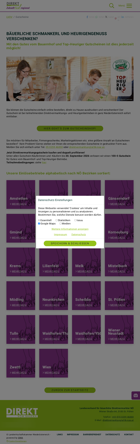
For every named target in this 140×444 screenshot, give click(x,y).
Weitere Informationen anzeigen (70, 229)
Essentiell (46, 220)
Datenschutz (79, 234)
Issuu (80, 220)
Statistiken (64, 220)
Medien (66, 223)
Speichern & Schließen (70, 243)
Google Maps (48, 223)
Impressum (60, 234)
